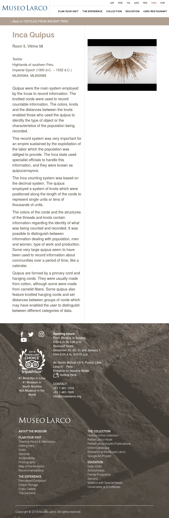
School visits (96, 470)
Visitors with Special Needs (105, 482)
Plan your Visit (68, 11)
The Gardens (27, 493)
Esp (163, 3)
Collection (114, 11)
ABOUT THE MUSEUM (33, 431)
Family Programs (99, 474)
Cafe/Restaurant (155, 11)
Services (24, 454)
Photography (27, 462)
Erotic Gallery (27, 489)
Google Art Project (99, 456)
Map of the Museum (32, 466)
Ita (128, 3)
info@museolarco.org (67, 396)
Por (120, 3)
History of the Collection (103, 435)
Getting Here (68, 375)
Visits (22, 450)
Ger (136, 3)
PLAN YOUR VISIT (30, 437)
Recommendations (31, 470)
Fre (145, 3)
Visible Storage (28, 484)
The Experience (92, 11)
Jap (112, 3)
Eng (153, 3)
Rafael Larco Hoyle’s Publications (109, 443)
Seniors (93, 478)
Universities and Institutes (104, 487)
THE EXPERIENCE (30, 476)
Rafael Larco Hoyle (100, 439)
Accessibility (27, 458)
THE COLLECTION (99, 431)
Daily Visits (95, 466)
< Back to (39, 21)
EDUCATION (95, 462)
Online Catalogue (98, 447)
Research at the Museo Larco (107, 452)
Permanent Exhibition (32, 480)
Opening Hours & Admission (37, 441)
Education (133, 11)
